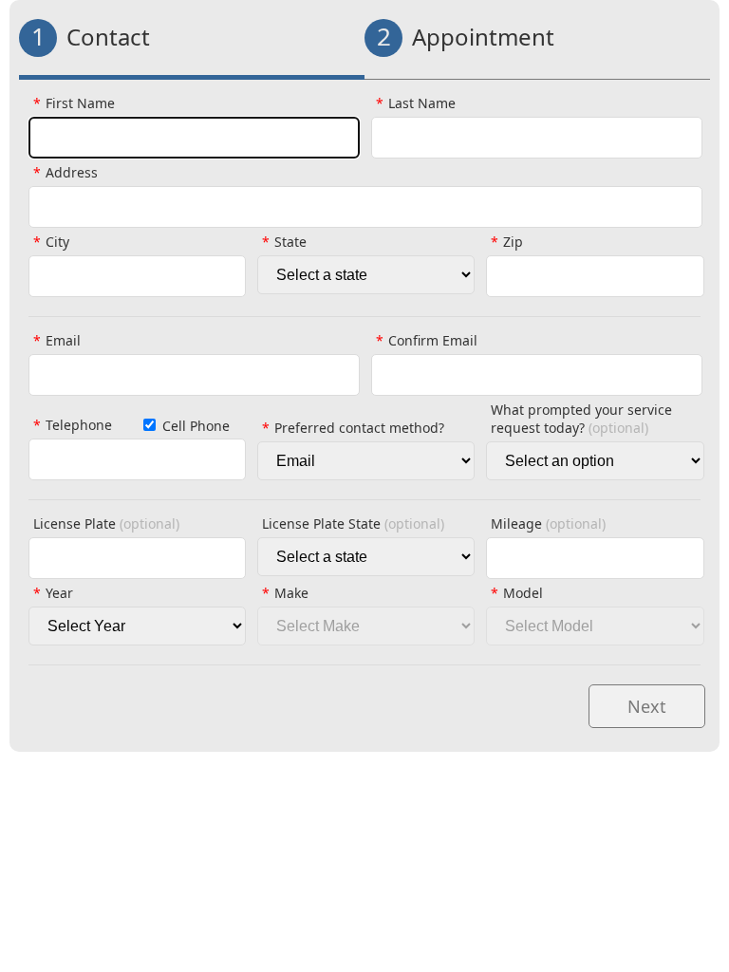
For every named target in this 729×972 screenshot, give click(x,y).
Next (646, 706)
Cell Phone (196, 426)
